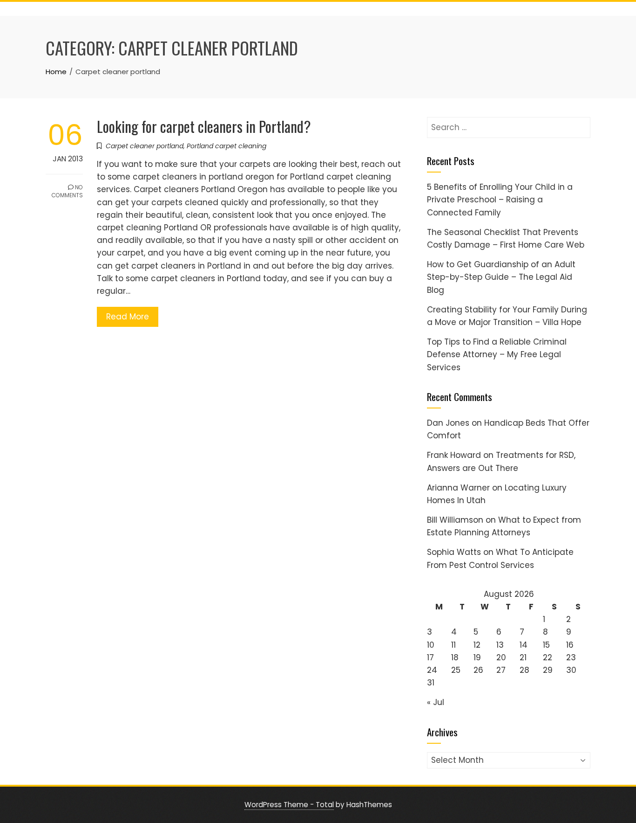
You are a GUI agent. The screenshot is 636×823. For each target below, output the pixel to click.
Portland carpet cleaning (226, 146)
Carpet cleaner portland (144, 146)
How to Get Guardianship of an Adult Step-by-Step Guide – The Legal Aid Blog (501, 277)
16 (570, 644)
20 (501, 657)
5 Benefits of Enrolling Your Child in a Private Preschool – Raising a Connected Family (500, 199)
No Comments (67, 191)
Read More (127, 316)
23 (571, 657)
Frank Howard (454, 455)
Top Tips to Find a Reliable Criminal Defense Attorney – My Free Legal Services (497, 354)
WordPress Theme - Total (289, 804)
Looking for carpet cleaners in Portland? (204, 126)
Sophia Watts (454, 552)
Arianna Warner (458, 487)
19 (477, 657)
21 (523, 657)
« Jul (435, 702)
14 (524, 644)
